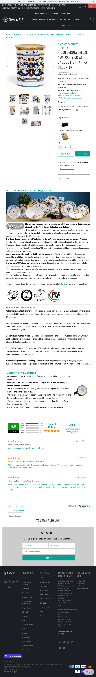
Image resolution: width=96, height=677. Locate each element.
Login (84, 6)
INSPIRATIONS (39, 5)
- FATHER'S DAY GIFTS (47, 8)
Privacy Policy (26, 641)
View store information (67, 169)
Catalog (24, 633)
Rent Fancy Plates (83, 588)
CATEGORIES (44, 586)
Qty (59, 142)
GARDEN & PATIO (46, 599)
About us (25, 578)
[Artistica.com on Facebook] (9, 582)
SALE (42, 615)
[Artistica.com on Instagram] (13, 582)
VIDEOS (30, 5)
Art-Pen (79, 586)
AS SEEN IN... (49, 5)
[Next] (54, 66)
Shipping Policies (27, 650)
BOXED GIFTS (34, 8)
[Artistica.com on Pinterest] (17, 582)
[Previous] (7, 66)
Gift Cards (25, 612)
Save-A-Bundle (23, 8)
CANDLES (43, 603)
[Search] (91, 19)
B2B (25, 5)
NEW (41, 611)
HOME (42, 578)
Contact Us (25, 589)
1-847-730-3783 (6, 5)
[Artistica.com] (13, 19)
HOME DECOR (44, 590)
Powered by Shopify (10, 672)
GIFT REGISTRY (60, 5)
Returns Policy (26, 593)
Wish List (25, 616)
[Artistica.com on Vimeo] (5, 587)
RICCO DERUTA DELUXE (68, 44)
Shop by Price (26, 608)
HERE (63, 284)
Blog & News (26, 637)
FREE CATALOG (18, 5)
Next (87, 34)
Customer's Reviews (28, 629)
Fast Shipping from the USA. (68, 93)
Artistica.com (13, 662)
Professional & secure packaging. (69, 98)
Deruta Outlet (81, 583)
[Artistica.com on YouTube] (9, 587)
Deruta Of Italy (81, 581)
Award (24, 620)
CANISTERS (65, 178)
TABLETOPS (44, 594)
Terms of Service (27, 646)
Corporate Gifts (27, 597)
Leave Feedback (27, 625)
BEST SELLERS (45, 607)
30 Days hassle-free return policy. (69, 95)
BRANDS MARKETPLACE (9, 8)
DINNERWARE (45, 582)
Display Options (18, 510)
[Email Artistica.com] (5, 582)
